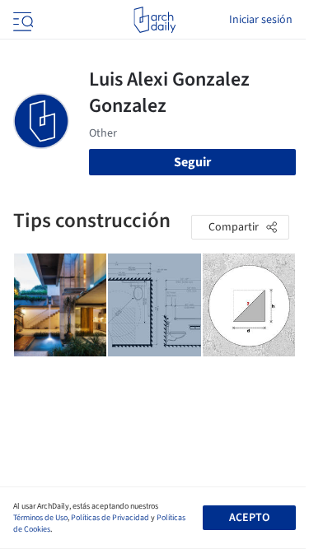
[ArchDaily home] (154, 20)
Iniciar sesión (261, 20)
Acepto (249, 517)
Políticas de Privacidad (110, 517)
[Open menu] (21, 19)
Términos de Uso (40, 517)
